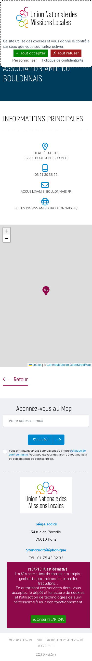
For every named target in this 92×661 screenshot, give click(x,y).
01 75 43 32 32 (50, 558)
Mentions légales (20, 640)
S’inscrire (40, 439)
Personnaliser (24, 60)
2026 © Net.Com (46, 654)
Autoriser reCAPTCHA (48, 619)
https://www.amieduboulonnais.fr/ (46, 208)
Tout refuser (67, 53)
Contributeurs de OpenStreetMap (69, 364)
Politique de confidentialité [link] (62, 60)
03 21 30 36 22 (46, 175)
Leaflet (36, 364)
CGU (39, 640)
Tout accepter (32, 53)
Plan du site (46, 646)
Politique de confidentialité (65, 640)
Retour (20, 379)
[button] (46, 291)
